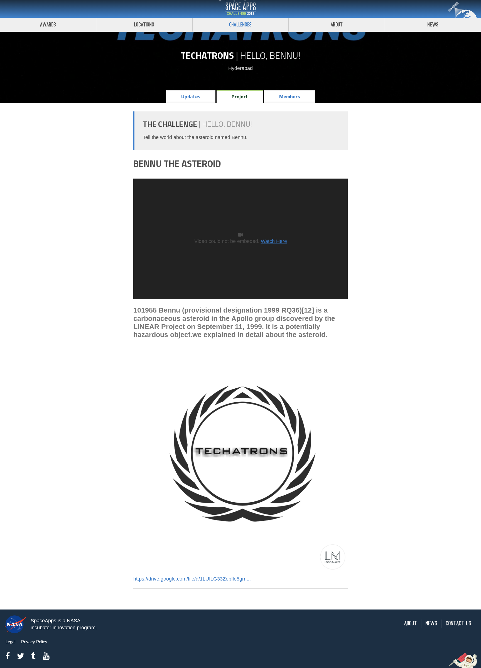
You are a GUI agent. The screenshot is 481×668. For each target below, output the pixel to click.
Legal (10, 641)
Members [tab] (289, 96)
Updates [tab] (190, 96)
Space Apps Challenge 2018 (240, 9)
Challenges (240, 24)
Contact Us (458, 623)
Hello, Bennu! (270, 55)
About (337, 24)
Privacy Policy (34, 641)
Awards (48, 24)
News (433, 24)
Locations (144, 24)
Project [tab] (240, 96)
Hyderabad (240, 68)
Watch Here (274, 241)
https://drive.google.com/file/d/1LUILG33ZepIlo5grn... (192, 579)
